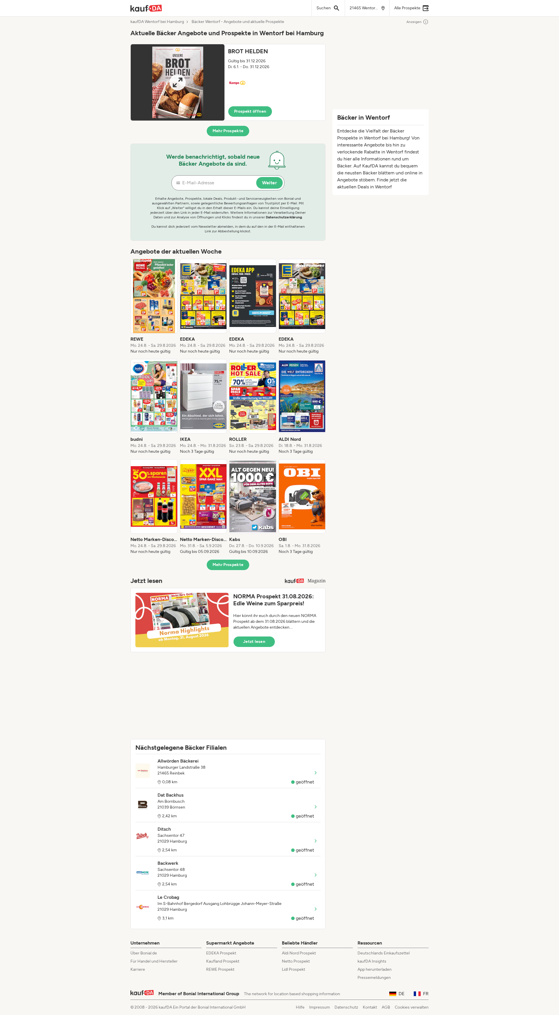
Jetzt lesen (254, 641)
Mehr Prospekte (228, 130)
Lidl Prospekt (293, 969)
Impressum (319, 1007)
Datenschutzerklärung (284, 217)
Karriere (137, 969)
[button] (228, 82)
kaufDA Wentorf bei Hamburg (157, 22)
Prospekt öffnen (250, 111)
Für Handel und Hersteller (154, 961)
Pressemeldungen (374, 977)
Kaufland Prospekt (222, 961)
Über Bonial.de (143, 953)
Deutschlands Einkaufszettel (384, 953)
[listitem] (154, 306)
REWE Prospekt (220, 969)
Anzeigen (414, 22)
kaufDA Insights (372, 961)
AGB (386, 1007)
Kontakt (370, 1007)
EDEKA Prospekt (221, 953)
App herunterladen (375, 969)
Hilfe (300, 1007)
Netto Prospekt (296, 961)
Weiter (269, 182)
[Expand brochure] (177, 82)
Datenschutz (346, 1007)
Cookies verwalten (412, 1007)
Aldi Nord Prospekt (299, 953)
